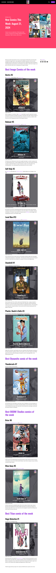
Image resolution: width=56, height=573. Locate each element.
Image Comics (16, 566)
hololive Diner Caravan (10, 2)
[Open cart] (49, 2)
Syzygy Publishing (11, 566)
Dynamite (29, 566)
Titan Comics (33, 566)
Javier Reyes (43, 59)
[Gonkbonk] (28, 2)
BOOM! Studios (24, 566)
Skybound (20, 566)
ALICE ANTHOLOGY (3, 2)
